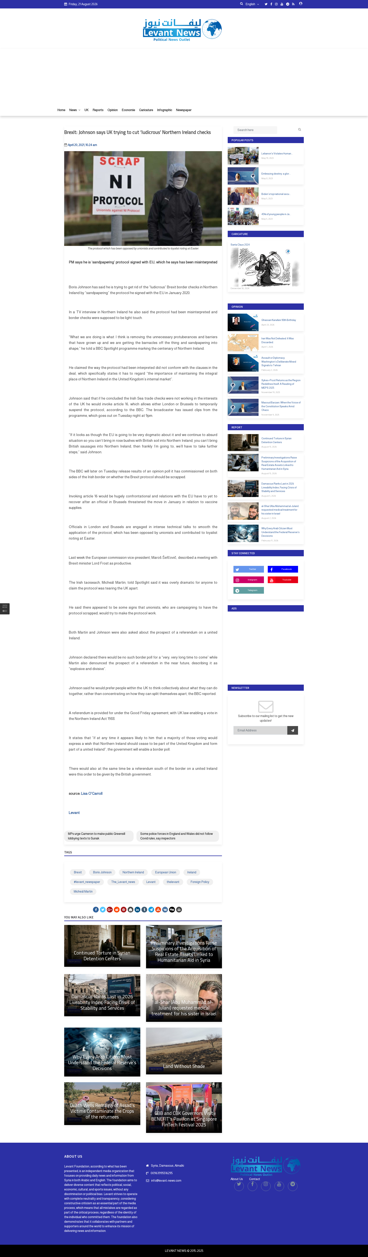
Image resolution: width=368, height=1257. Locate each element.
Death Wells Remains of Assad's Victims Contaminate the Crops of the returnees (102, 1111)
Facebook (287, 569)
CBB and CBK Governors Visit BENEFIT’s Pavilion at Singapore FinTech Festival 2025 (184, 1119)
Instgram (252, 579)
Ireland (191, 872)
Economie (128, 110)
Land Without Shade (184, 1066)
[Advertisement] (184, 75)
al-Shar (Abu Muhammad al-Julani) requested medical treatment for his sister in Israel (183, 1007)
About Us (237, 1179)
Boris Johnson (102, 872)
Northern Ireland (133, 872)
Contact (254, 1179)
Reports (98, 110)
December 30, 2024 (240, 288)
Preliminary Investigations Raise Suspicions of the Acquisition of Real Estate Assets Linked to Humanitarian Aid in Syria (184, 951)
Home (61, 110)
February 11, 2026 (269, 540)
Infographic (164, 110)
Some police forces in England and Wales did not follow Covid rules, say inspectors (176, 836)
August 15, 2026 (269, 446)
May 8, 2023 (267, 178)
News (73, 110)
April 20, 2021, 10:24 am (82, 145)
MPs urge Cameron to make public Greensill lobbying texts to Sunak (96, 836)
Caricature (146, 110)
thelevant (173, 882)
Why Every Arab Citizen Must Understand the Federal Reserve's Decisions (102, 1062)
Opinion (113, 110)
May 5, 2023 (267, 198)
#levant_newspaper (87, 882)
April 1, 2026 (267, 346)
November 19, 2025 (270, 392)
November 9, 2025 (270, 414)
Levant (151, 882)
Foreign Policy (200, 882)
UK (86, 110)
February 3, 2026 (269, 370)
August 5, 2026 (268, 496)
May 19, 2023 (267, 158)
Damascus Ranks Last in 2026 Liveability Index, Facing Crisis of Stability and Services (102, 1002)
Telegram (252, 590)
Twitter (252, 569)
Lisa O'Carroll (92, 793)
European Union (165, 872)
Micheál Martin (83, 891)
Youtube (286, 579)
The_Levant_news (123, 882)
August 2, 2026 (268, 518)
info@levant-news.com (166, 1180)
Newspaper (183, 110)
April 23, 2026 (267, 324)
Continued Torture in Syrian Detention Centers (102, 955)
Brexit (78, 872)
